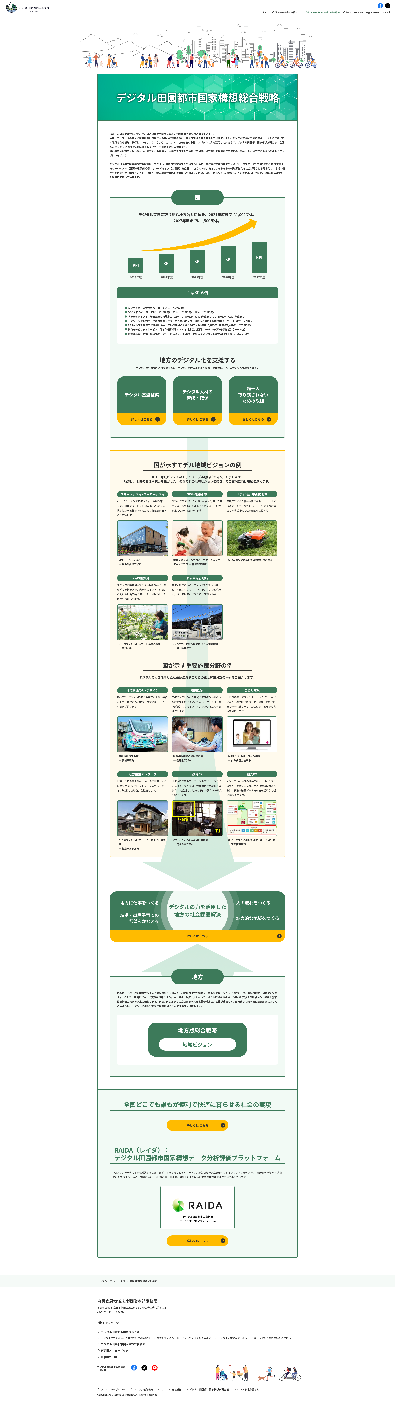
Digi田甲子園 (372, 12)
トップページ (104, 1281)
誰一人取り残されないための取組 (272, 1338)
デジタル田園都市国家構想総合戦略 (322, 12)
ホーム (265, 12)
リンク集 (386, 12)
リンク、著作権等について (148, 1389)
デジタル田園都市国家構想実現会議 (209, 1389)
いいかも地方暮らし (248, 1389)
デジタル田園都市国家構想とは (287, 12)
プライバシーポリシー (113, 1389)
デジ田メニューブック (353, 12)
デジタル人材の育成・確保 (232, 1338)
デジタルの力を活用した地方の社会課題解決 (125, 1338)
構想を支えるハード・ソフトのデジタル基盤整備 (184, 1338)
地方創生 (176, 1389)
